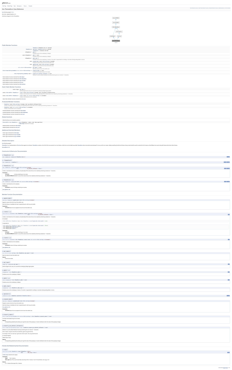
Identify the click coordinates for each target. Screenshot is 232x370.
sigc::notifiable (17, 136)
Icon (3, 12)
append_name (35, 64)
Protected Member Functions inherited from (14, 110)
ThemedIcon (35, 47)
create (21, 92)
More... (12, 12)
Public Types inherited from (11, 132)
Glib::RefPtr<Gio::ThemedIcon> (10, 225)
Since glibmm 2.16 (6, 147)
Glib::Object (22, 77)
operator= (35, 49)
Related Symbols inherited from (12, 125)
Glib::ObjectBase (23, 78)
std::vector (20, 67)
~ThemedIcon (35, 50)
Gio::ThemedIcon (13, 122)
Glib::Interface (22, 84)
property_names (36, 70)
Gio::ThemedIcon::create (26, 225)
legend (116, 42)
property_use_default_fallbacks (40, 73)
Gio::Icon (21, 82)
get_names (35, 67)
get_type (22, 89)
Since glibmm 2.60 (6, 189)
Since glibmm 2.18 (6, 307)
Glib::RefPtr (9, 92)
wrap (20, 122)
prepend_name (36, 61)
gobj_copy (35, 58)
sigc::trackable (23, 80)
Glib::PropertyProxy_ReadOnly (9, 70)
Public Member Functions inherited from (13, 77)
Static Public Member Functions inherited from (14, 99)
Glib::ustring (45, 61)
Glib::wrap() (22, 123)
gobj (34, 52)
